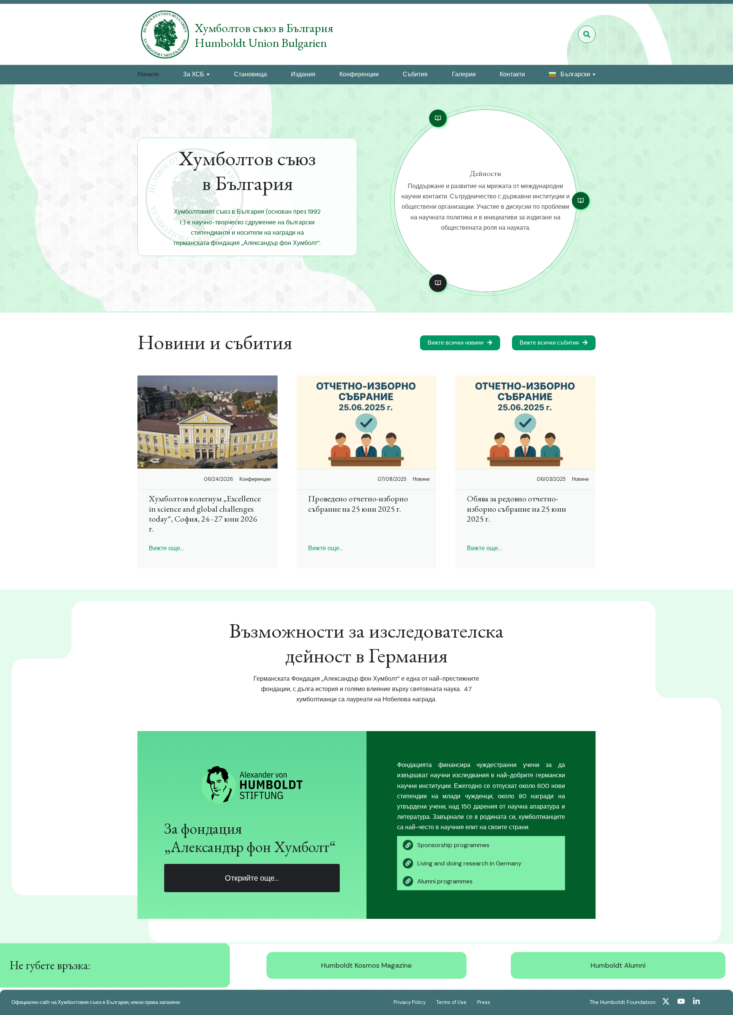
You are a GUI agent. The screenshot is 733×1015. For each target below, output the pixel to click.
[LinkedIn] (696, 1002)
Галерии (464, 74)
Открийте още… (252, 878)
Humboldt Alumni (618, 965)
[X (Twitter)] (666, 1002)
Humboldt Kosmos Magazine (366, 965)
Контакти (512, 74)
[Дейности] (438, 283)
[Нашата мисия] (438, 118)
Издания (303, 74)
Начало (148, 74)
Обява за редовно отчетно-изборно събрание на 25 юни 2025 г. (516, 508)
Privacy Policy (410, 1002)
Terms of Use (451, 1002)
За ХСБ (193, 74)
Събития (415, 74)
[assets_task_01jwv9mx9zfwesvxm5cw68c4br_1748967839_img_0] (367, 422)
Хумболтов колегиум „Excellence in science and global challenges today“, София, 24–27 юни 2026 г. (205, 513)
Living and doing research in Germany (469, 863)
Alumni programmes (445, 881)
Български (575, 74)
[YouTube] (681, 1002)
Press (483, 1002)
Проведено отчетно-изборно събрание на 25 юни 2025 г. (358, 503)
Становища (250, 74)
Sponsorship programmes (453, 845)
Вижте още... (166, 548)
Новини (421, 479)
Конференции (359, 74)
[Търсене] (587, 34)
